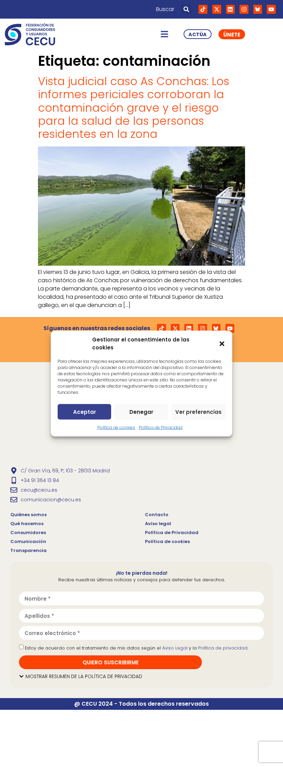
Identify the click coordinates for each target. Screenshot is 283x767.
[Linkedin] (230, 9)
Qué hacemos (26, 523)
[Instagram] (244, 9)
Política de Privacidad (161, 427)
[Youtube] (271, 9)
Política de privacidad (222, 648)
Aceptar (84, 411)
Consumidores (28, 532)
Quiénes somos (28, 514)
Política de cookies (116, 427)
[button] (221, 343)
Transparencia (28, 550)
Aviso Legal (174, 648)
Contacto (156, 514)
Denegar (141, 411)
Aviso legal (158, 523)
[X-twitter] (216, 9)
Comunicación (28, 541)
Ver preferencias (198, 411)
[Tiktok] (202, 9)
